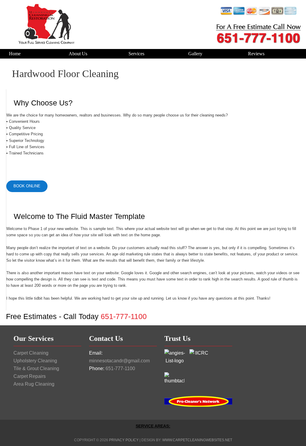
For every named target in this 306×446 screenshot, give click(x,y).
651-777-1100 (120, 368)
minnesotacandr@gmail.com (119, 360)
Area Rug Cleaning (33, 384)
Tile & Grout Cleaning (36, 368)
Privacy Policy (124, 440)
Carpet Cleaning (30, 352)
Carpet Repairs (29, 376)
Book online (26, 186)
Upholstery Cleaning (35, 360)
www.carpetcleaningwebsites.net (197, 440)
